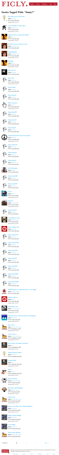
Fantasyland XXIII (13, 282)
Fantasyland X (12, 160)
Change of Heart (12, 297)
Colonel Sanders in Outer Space (17, 26)
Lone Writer (14, 18)
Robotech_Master (15, 390)
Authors (32, 4)
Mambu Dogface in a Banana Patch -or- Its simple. (22, 289)
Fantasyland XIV (13, 184)
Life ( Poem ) (11, 325)
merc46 (13, 299)
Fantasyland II (12, 95)
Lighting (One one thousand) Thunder (18, 35)
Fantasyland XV (12, 210)
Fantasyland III (12, 112)
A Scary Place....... (13, 334)
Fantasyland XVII (13, 235)
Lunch (9, 192)
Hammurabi (14, 229)
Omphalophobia (12, 52)
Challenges (44, 4)
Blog (55, 4)
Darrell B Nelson (15, 220)
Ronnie (13, 37)
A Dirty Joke (11, 397)
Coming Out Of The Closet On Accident (19, 135)
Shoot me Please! (13, 379)
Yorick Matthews (15, 203)
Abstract (13, 371)
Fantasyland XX (12, 258)
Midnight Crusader (15, 291)
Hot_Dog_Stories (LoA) (16, 327)
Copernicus (14, 80)
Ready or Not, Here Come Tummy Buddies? (20, 406)
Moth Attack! (12, 70)
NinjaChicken (14, 27)
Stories (38, 4)
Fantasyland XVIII (13, 243)
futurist (13, 105)
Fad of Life (11, 78)
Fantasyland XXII (13, 274)
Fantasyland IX (12, 152)
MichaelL (14, 170)
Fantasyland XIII (13, 176)
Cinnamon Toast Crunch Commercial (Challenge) (22, 316)
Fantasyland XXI (13, 266)
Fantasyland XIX (13, 250)
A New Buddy (11, 425)
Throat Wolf (14, 408)
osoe (12, 345)
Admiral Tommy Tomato (15, 352)
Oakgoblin (14, 72)
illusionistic (14, 137)
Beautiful (10, 61)
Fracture (13, 193)
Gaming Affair (12, 360)
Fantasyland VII (12, 145)
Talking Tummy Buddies (14, 415)
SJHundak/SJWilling (16, 380)
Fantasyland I (12, 87)
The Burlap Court (13, 306)
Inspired (10, 201)
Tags (50, 4)
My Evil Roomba (13, 168)
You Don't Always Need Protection (17, 44)
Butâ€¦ (10, 369)
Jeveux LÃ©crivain (16, 308)
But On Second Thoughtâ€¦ (15, 388)
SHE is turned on (12, 103)
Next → (47, 443)
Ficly (15, 4)
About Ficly (15, 454)
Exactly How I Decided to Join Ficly (18, 343)
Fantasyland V (12, 128)
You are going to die (13, 227)
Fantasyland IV (12, 120)
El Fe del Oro (14, 317)
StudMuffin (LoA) (15, 46)
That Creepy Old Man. (14, 432)
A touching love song (14, 218)
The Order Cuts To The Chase (16, 16)
